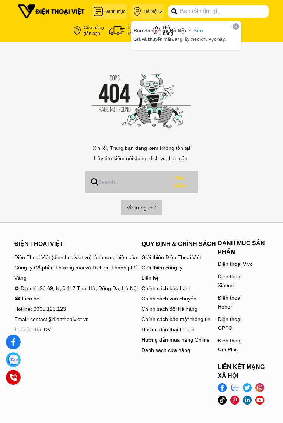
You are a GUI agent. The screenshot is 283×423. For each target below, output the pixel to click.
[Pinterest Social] (234, 400)
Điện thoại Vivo (235, 264)
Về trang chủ (142, 208)
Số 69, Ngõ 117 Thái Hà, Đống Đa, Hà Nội (88, 288)
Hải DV (43, 329)
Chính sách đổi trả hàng (170, 309)
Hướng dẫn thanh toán (168, 329)
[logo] (51, 11)
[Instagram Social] (259, 387)
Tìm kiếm (180, 181)
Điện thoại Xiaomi (229, 281)
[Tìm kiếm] (174, 11)
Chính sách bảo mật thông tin (176, 319)
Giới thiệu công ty (162, 268)
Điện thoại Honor (229, 302)
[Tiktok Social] (222, 400)
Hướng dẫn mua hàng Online (176, 340)
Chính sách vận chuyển (169, 299)
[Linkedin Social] (247, 400)
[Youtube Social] (259, 400)
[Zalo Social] (234, 387)
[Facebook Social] (222, 387)
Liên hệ (150, 278)
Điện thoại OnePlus (229, 345)
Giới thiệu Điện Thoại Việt (171, 257)
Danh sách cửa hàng (166, 350)
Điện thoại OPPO (229, 323)
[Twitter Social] (247, 387)
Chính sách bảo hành (167, 288)
